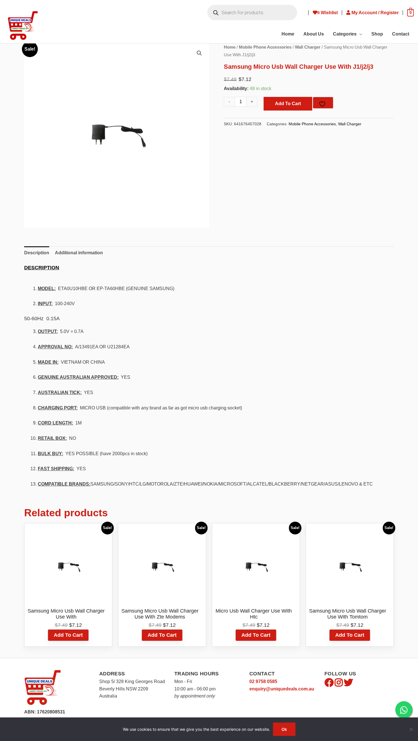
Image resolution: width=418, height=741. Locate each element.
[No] (411, 729)
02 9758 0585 (263, 681)
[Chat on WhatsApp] (403, 709)
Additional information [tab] (79, 252)
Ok (284, 729)
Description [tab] (36, 252)
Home (229, 47)
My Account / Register (375, 12)
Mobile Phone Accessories (265, 47)
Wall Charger (307, 47)
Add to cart (288, 103)
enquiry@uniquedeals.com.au (281, 688)
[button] (199, 53)
